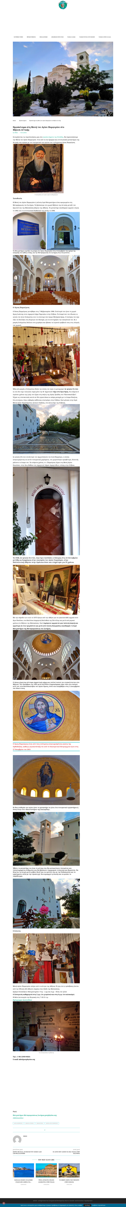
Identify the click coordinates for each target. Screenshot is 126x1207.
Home (14, 120)
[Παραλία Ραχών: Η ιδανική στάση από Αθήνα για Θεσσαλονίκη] (23, 1170)
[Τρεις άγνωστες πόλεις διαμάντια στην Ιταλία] (46, 1170)
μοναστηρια (40, 1123)
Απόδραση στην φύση (57, 37)
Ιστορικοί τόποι (18, 37)
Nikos (16, 132)
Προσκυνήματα (31, 37)
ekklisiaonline (18, 1118)
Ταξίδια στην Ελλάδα (105, 37)
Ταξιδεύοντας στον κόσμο (87, 37)
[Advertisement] (63, 22)
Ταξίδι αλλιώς (71, 37)
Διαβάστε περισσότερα (98, 1205)
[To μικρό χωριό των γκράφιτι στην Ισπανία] (69, 1170)
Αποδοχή (87, 1205)
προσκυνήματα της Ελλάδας (53, 137)
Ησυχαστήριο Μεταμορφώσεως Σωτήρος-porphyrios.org (35, 1115)
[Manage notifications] (3, 1203)
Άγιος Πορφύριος (18, 1123)
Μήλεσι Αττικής (29, 1123)
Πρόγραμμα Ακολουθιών (22, 1000)
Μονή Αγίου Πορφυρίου (52, 1123)
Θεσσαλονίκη (43, 37)
